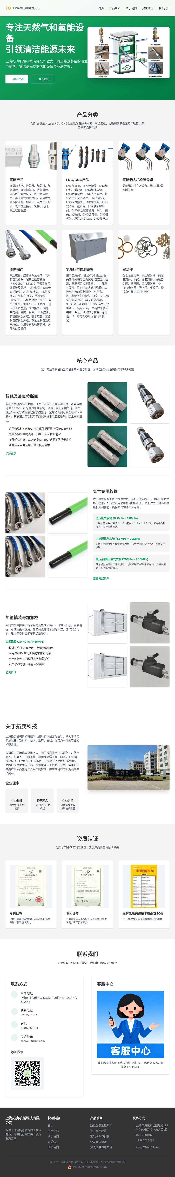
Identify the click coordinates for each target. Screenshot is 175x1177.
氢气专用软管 (98, 1131)
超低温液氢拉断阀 (101, 1125)
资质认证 (147, 8)
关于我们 (131, 8)
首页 (101, 8)
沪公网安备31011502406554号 (90, 1167)
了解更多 (10, 453)
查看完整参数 (101, 578)
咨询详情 (10, 672)
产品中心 (114, 8)
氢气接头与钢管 (99, 1136)
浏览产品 (18, 79)
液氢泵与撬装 (98, 1141)
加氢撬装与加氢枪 (101, 1147)
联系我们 (164, 8)
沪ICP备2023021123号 (112, 1162)
